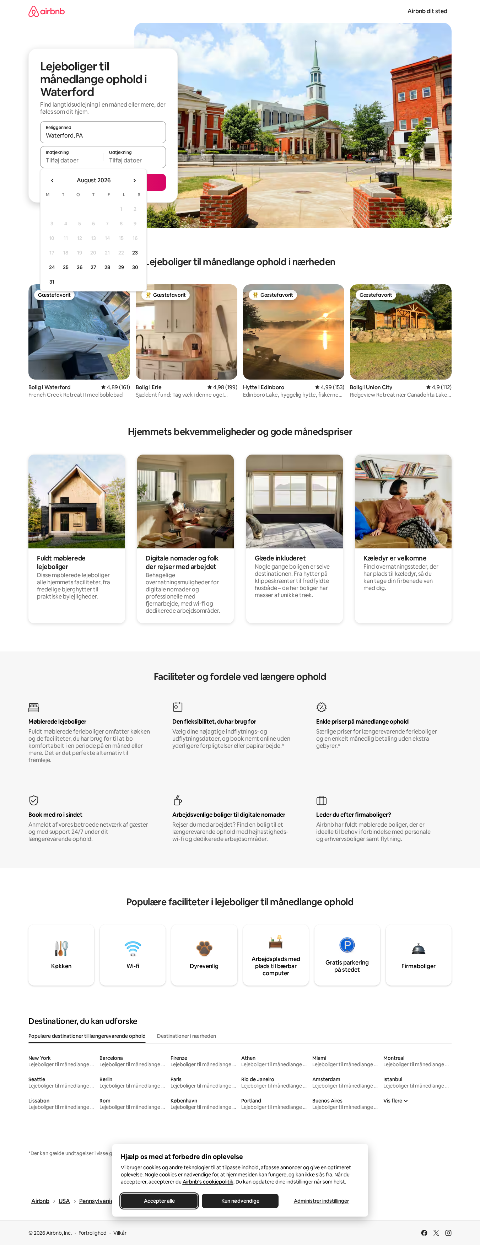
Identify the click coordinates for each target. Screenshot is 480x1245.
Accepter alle (159, 1201)
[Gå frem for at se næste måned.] (134, 180)
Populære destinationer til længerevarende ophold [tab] (87, 1036)
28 (107, 267)
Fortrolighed (93, 1233)
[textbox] (71, 160)
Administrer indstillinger (321, 1201)
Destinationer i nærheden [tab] (186, 1036)
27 (93, 267)
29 (121, 267)
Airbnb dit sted (427, 11)
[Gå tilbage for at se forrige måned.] (52, 180)
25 (66, 267)
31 (51, 282)
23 (135, 252)
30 (135, 267)
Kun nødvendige (240, 1201)
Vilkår (119, 1233)
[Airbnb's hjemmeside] (46, 11)
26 (79, 267)
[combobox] (103, 135)
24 (52, 267)
